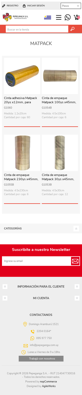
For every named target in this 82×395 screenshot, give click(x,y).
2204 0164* (44, 331)
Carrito (76, 17)
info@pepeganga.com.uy (44, 345)
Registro (12, 5)
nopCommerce (48, 381)
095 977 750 (67, 17)
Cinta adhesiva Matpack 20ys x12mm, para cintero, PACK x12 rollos (21, 102)
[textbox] (37, 30)
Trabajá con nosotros (42, 359)
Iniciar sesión (36, 5)
